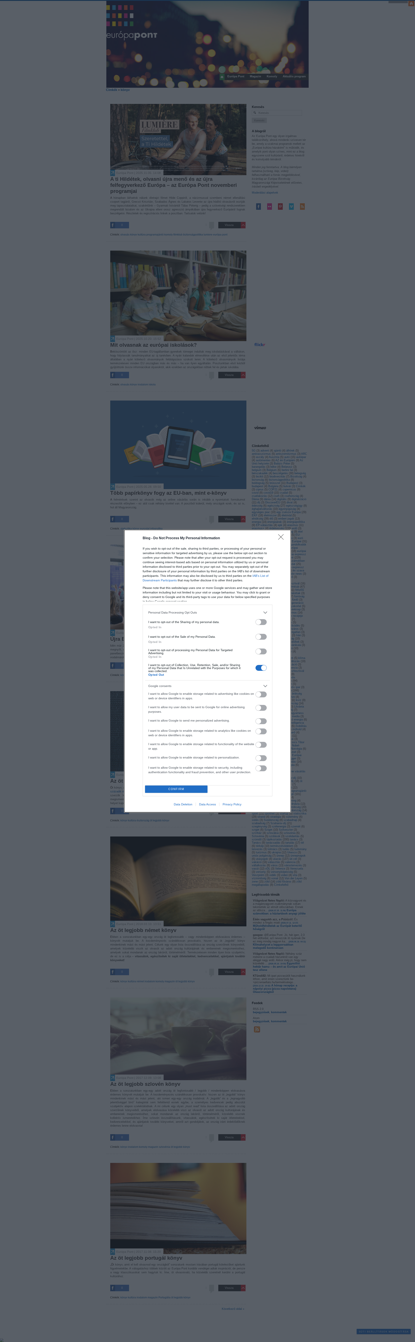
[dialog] (207, 671)
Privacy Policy (232, 804)
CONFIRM (176, 789)
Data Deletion (183, 804)
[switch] (261, 622)
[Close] (282, 538)
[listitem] (207, 612)
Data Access (207, 804)
